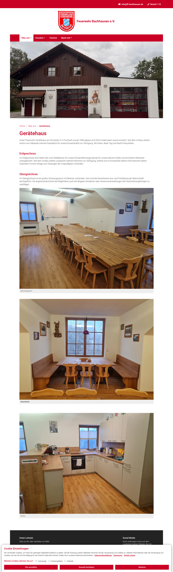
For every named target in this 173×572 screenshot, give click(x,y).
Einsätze (39, 38)
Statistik (70, 561)
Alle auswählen (31, 567)
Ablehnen (142, 567)
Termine (53, 38)
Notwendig (42, 561)
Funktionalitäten (57, 561)
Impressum (117, 555)
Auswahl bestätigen (86, 567)
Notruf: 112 (155, 4)
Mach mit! (65, 38)
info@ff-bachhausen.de (132, 4)
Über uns (26, 38)
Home (22, 126)
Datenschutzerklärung (103, 555)
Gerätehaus (44, 126)
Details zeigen (129, 555)
